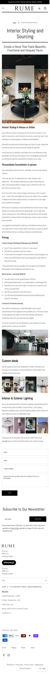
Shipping (13, 655)
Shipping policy (38, 672)
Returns (23, 655)
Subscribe (36, 526)
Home (13, 23)
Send (9, 500)
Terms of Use (15, 536)
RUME (3, 561)
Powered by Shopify (7, 564)
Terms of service (28, 672)
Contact (4, 655)
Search (32, 655)
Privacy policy (18, 672)
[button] (3, 8)
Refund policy (9, 672)
